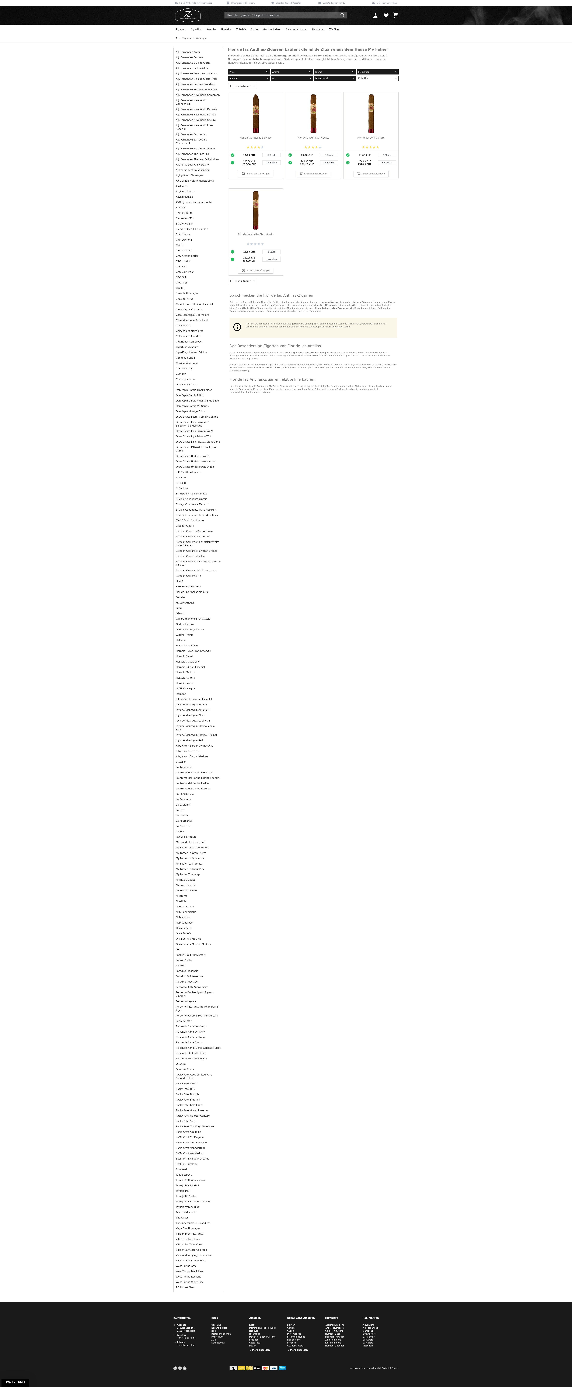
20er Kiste (271, 162)
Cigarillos (196, 29)
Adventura (368, 1325)
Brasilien (253, 1340)
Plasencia (368, 1346)
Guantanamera (295, 1346)
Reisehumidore (333, 1343)
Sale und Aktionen (296, 29)
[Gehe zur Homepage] (176, 38)
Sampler (211, 29)
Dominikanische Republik (262, 1328)
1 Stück (271, 155)
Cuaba (290, 1331)
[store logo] (186, 15)
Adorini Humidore (334, 1325)
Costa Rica (254, 1343)
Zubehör (241, 29)
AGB (213, 1340)
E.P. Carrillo (369, 1337)
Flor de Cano (294, 1340)
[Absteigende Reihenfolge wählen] (230, 86)
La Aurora (368, 1340)
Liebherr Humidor (334, 1337)
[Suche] (342, 15)
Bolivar (291, 1325)
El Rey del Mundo (296, 1337)
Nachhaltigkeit (219, 1328)
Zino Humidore (333, 1340)
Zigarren (181, 29)
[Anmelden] (375, 15)
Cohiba (291, 1328)
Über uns (216, 1325)
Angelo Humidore (334, 1328)
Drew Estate (369, 1334)
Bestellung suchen (221, 1334)
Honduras (254, 1331)
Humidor (226, 29)
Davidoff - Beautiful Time (262, 1337)
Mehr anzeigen (261, 1350)
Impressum (217, 1337)
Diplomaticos (294, 1334)
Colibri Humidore (334, 1331)
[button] (15, 1383)
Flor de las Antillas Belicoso (256, 137)
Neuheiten (318, 29)
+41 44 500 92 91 (186, 1338)
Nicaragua (201, 38)
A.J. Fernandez (370, 1328)
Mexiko (253, 1346)
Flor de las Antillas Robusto (313, 137)
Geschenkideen (272, 29)
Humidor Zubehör (334, 1346)
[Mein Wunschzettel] (386, 15)
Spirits (254, 29)
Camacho (368, 1331)
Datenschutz (217, 1343)
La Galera (368, 1343)
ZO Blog (334, 29)
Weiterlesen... (276, 62)
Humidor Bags (332, 1334)
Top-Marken (371, 1318)
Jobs (213, 1331)
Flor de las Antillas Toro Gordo (255, 234)
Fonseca (291, 1343)
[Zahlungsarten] (258, 1368)
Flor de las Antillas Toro (371, 137)
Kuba (251, 1325)
